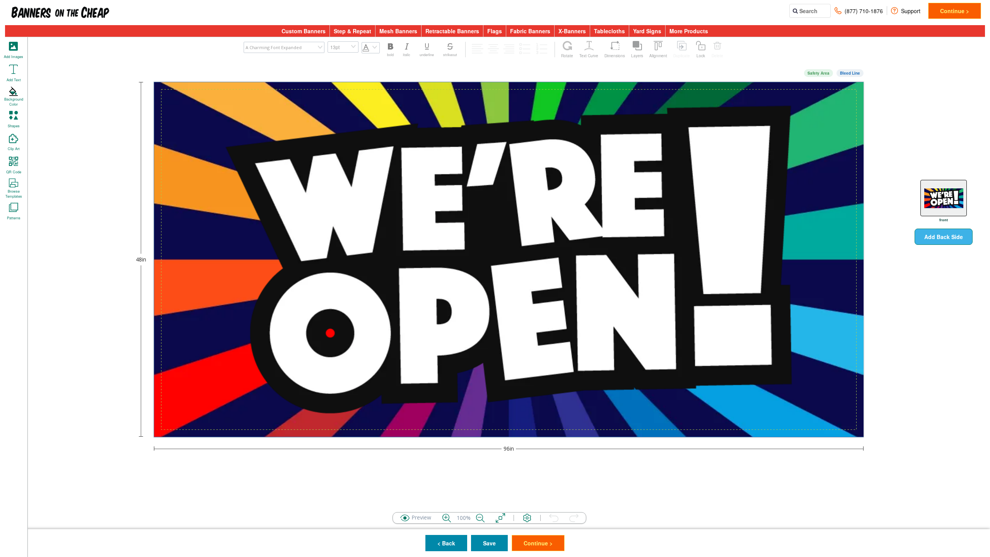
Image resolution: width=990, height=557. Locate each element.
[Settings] (527, 518)
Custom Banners (304, 31)
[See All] (500, 518)
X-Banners (572, 31)
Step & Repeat (352, 31)
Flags (494, 31)
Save (489, 543)
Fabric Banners (530, 31)
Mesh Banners (398, 31)
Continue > (954, 11)
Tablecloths (609, 31)
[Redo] (574, 518)
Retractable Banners (452, 31)
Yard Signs (647, 31)
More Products (688, 31)
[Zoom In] (447, 518)
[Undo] (554, 518)
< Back (446, 543)
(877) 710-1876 (864, 11)
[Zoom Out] (480, 518)
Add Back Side (943, 237)
